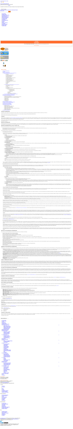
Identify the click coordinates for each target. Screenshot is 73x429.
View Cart (2, 10)
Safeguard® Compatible (7, 331)
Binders (5, 358)
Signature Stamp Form (5, 407)
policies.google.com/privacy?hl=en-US (18, 214)
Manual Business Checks (5, 16)
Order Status (3, 404)
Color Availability (4, 397)
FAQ (2, 388)
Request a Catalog (4, 408)
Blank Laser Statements (5, 17)
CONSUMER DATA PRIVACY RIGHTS (7, 104)
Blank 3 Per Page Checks (7, 326)
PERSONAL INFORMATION (6, 72)
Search (9, 5)
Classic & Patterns (6, 367)
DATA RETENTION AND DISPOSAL (7, 103)
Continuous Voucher (6, 335)
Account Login (4, 320)
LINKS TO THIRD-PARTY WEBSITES (7, 101)
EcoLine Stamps (6, 347)
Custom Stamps (6, 344)
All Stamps (5, 348)
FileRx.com (3, 413)
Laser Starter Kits (6, 353)
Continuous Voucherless (7, 336)
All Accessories (6, 360)
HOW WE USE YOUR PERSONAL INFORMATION (9, 94)
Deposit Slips (4, 19)
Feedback (3, 415)
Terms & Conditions (4, 391)
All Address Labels (6, 372)
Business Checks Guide (5, 373)
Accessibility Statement (5, 390)
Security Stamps (6, 349)
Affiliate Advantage (4, 411)
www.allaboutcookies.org (19, 207)
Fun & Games (5, 368)
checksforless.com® (3, 418)
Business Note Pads (4, 24)
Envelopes (3, 21)
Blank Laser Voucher (6, 325)
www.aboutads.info (24, 207)
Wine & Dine (5, 371)
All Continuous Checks (7, 337)
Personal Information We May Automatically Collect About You (12, 84)
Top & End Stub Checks (7, 364)
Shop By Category (3, 9)
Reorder (3, 321)
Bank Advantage (4, 412)
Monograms (5, 370)
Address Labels (4, 25)
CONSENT (4, 71)
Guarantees (3, 398)
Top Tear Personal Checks (7, 362)
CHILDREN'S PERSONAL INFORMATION (8, 102)
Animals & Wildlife (6, 366)
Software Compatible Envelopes (8, 340)
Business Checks (4, 14)
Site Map (3, 399)
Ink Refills (5, 352)
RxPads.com (3, 414)
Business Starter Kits (5, 22)
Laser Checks (4, 13)
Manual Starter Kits (6, 354)
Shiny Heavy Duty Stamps (7, 350)
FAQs (3, 374)
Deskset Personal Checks (7, 363)
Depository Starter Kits (7, 356)
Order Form (3, 405)
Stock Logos (3, 400)
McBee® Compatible (6, 332)
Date (4, 351)
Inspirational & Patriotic (7, 369)
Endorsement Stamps (6, 343)
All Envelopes (6, 342)
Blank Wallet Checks (6, 328)
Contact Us (49, 162)
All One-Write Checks (7, 333)
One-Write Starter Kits (7, 355)
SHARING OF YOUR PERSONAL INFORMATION (8, 95)
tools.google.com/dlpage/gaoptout (67, 214)
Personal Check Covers (7, 359)
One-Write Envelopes (6, 341)
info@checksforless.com (33, 274)
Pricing (3, 396)
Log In (1, 3)
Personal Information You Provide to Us (9, 73)
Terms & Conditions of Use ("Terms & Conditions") (16, 117)
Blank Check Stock (4, 15)
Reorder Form (4, 406)
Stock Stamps (5, 345)
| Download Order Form (5, 3)
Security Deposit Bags (5, 20)
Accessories (3, 23)
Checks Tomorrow (4, 395)
